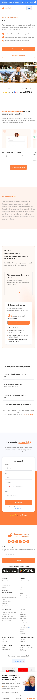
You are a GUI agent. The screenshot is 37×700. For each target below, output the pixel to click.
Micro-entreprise (6, 585)
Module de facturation (7, 616)
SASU (21, 585)
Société (4, 587)
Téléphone (8, 482)
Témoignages (23, 625)
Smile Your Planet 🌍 (25, 627)
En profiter (30, 2)
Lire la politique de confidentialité (10, 692)
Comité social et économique (9, 597)
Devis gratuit (18, 502)
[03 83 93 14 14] (29, 8)
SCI (20, 591)
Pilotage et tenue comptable (9, 612)
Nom (6, 473)
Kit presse (22, 629)
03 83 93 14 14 (28, 414)
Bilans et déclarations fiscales (9, 618)
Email (6, 491)
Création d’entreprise (7, 580)
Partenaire (22, 631)
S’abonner (18, 560)
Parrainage (22, 633)
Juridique (4, 603)
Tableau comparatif (24, 580)
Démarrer (18, 322)
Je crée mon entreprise (18, 49)
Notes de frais (5, 614)
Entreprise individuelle (7, 583)
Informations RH (23, 622)
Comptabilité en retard (7, 595)
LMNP (21, 593)
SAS (21, 583)
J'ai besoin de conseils (18, 55)
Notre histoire (23, 618)
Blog (21, 612)
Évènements (23, 616)
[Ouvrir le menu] (34, 8)
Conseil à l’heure (6, 605)
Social (3, 599)
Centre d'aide (23, 614)
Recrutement (23, 620)
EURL (21, 589)
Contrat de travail (6, 601)
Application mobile (6, 620)
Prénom (7, 464)
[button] (9, 486)
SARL (21, 587)
